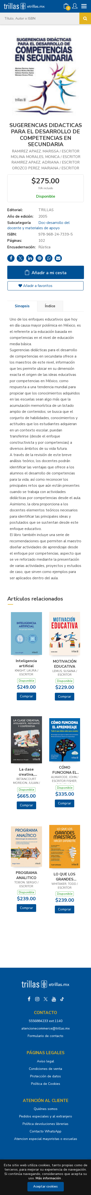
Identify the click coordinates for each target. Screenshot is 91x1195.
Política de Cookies (45, 1083)
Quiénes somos (46, 1109)
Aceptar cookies (45, 1186)
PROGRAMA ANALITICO (26, 875)
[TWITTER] (45, 999)
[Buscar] (85, 18)
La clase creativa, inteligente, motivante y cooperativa (26, 772)
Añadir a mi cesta (48, 273)
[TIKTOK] (62, 999)
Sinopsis (22, 306)
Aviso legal (45, 1061)
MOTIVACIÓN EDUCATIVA (64, 664)
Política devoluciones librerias (45, 1124)
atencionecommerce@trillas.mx (45, 1028)
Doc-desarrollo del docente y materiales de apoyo (38, 225)
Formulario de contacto (45, 1036)
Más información (48, 1178)
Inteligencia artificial (26, 663)
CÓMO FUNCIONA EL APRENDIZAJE (64, 770)
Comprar (26, 696)
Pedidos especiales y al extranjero (45, 1116)
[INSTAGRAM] (37, 999)
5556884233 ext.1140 (45, 1021)
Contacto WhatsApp (45, 1131)
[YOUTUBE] (54, 999)
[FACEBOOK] (29, 999)
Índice (50, 306)
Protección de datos (45, 1076)
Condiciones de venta (45, 1068)
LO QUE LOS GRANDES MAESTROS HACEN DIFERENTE (64, 876)
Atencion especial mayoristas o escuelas (45, 1139)
